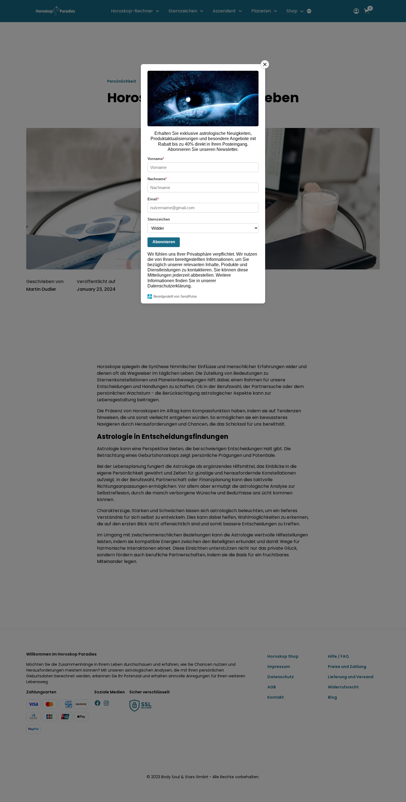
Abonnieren (163, 241)
